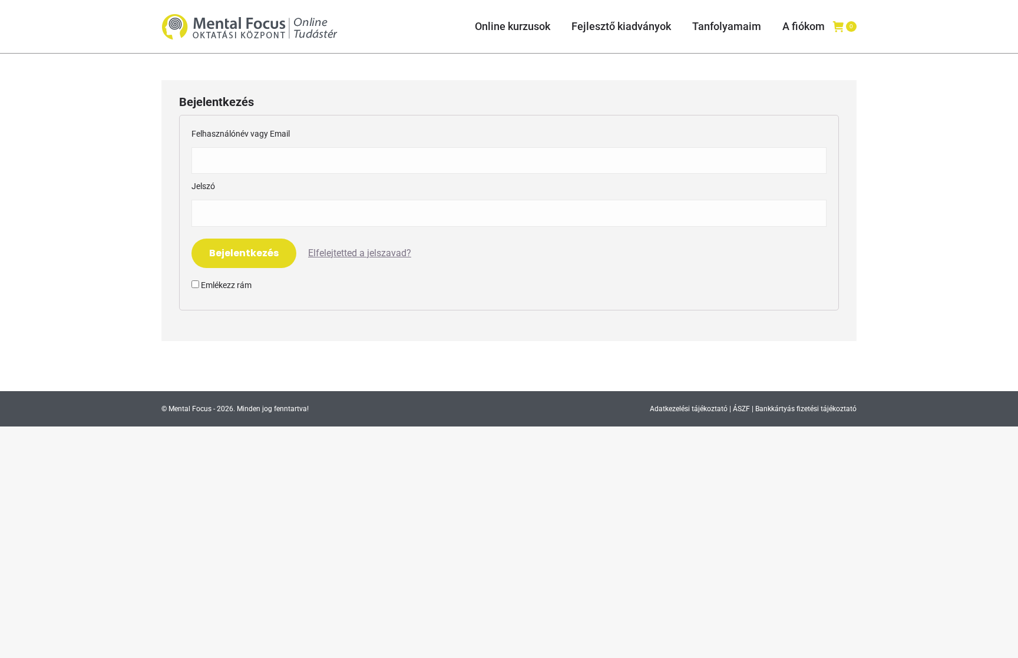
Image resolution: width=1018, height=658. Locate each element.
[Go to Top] (1000, 640)
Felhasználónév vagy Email (240, 133)
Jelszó (203, 186)
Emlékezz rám (225, 285)
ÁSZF (741, 409)
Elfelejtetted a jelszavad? (359, 253)
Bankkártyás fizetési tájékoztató (806, 409)
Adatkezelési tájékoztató (689, 409)
